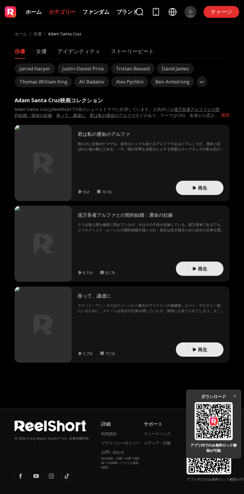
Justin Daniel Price (83, 68)
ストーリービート (132, 51)
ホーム (34, 11)
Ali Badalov (91, 81)
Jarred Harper (34, 68)
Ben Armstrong (172, 81)
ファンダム (96, 11)
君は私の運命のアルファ (112, 115)
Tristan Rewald (133, 68)
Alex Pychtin (129, 81)
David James (175, 68)
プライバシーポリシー (120, 443)
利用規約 (109, 433)
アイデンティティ (78, 51)
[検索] (139, 11)
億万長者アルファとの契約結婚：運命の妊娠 (125, 215)
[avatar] (190, 12)
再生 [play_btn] (202, 188)
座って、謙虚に (70, 115)
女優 (41, 51)
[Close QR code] (234, 396)
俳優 (37, 34)
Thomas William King (43, 81)
